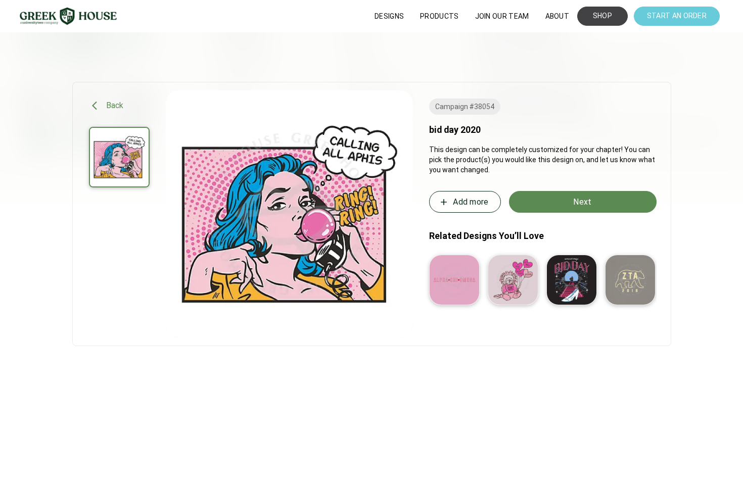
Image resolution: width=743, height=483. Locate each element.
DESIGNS (389, 16)
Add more (470, 202)
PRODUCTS (439, 16)
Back (115, 105)
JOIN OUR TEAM (502, 16)
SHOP (602, 16)
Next (582, 202)
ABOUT (557, 16)
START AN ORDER (677, 16)
